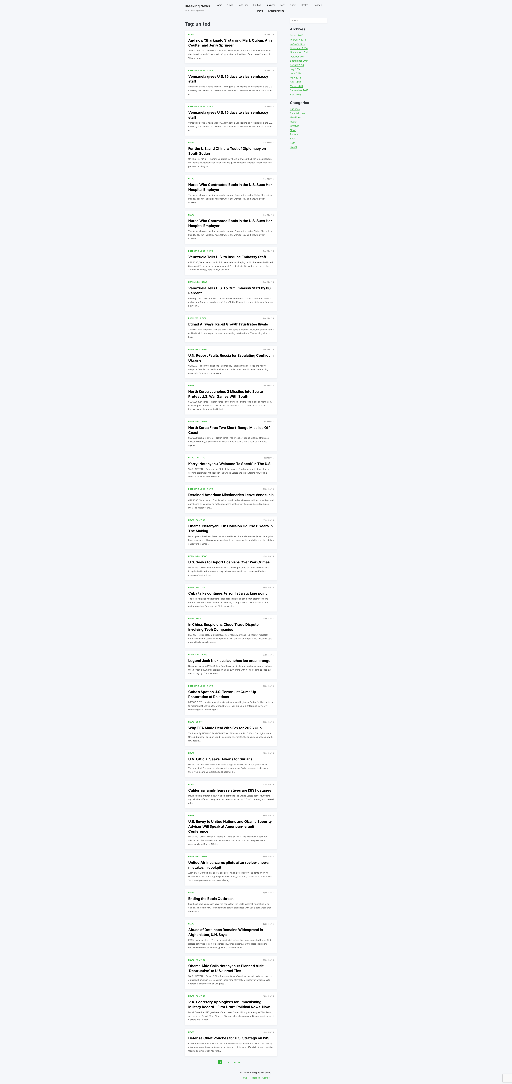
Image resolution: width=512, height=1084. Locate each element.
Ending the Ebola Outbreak (211, 898)
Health (304, 5)
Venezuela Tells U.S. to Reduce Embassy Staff (227, 257)
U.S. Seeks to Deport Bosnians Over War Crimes (229, 562)
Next (239, 1062)
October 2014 (297, 56)
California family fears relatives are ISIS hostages (229, 790)
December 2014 (299, 48)
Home (219, 5)
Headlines (243, 5)
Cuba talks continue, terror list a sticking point (227, 593)
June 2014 (295, 73)
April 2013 (295, 94)
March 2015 (296, 35)
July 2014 (295, 69)
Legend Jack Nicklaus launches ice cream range (229, 660)
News (230, 5)
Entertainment (276, 10)
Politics (257, 5)
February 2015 (298, 39)
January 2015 (297, 44)
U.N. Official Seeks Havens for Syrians (220, 759)
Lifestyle (317, 5)
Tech (282, 5)
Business (270, 5)
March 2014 (296, 86)
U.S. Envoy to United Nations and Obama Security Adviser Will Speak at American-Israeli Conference (230, 826)
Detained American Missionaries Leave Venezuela (231, 495)
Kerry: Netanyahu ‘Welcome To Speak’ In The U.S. (230, 464)
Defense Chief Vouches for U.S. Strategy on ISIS (228, 1038)
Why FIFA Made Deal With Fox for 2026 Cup (225, 728)
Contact (266, 1078)
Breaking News (197, 6)
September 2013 (299, 90)
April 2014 (295, 82)
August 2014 (297, 65)
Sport (293, 5)
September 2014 (299, 60)
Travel (260, 10)
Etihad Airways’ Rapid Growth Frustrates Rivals (228, 324)
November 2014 (299, 52)
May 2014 (295, 77)
